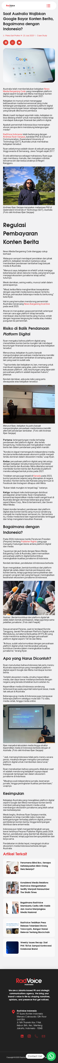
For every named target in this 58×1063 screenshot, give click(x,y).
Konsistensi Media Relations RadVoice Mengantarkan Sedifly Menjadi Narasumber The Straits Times (34, 887)
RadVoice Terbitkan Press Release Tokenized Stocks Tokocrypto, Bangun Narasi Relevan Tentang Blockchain (35, 927)
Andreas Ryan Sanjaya (14, 137)
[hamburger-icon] (48, 6)
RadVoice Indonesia (12, 134)
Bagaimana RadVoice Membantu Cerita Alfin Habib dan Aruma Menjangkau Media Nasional (35, 907)
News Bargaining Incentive (37, 304)
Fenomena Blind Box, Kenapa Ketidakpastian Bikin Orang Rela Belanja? (35, 866)
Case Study (42, 35)
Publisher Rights (29, 541)
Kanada (37, 476)
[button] (5, 42)
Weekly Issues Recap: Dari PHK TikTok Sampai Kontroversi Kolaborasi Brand (36, 945)
